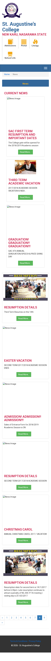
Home (7, 74)
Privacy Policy (35, 641)
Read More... (25, 152)
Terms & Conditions (18, 641)
